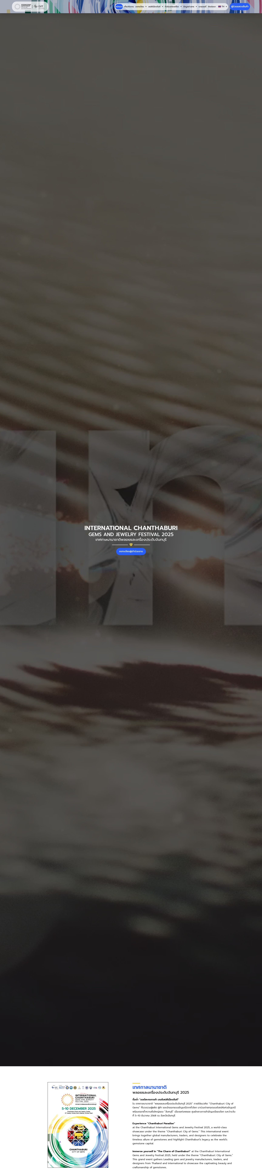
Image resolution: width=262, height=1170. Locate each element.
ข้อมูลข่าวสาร (188, 6)
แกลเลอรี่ (202, 6)
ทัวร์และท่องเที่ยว (172, 6)
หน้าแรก (119, 6)
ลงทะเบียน (139, 6)
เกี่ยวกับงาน (129, 6)
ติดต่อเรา (212, 6)
